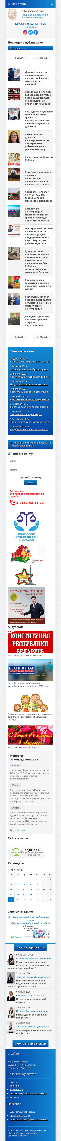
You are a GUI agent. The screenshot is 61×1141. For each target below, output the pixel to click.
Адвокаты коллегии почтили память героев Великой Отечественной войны (38, 196)
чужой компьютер (32, 477)
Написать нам (30, 27)
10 (11, 889)
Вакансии (14, 1085)
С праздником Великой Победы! (39, 159)
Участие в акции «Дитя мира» (26, 414)
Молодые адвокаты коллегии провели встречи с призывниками (37, 321)
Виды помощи (16, 1089)
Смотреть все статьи (30, 1043)
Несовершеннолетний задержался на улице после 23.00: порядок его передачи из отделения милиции (38, 97)
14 (37, 889)
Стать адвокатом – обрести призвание (31, 369)
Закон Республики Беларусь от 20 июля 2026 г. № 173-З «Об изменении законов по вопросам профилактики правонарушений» (29, 774)
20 (31, 894)
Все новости (16, 48)
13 (31, 889)
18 (18, 894)
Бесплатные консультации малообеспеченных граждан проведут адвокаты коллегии (37, 214)
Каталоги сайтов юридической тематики (28, 1119)
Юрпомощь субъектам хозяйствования (28, 1093)
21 (37, 894)
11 (18, 889)
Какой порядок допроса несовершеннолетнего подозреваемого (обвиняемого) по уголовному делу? (38, 142)
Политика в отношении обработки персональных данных (30, 444)
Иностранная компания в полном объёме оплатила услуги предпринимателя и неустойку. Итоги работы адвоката (39, 236)
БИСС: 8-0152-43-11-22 (30, 24)
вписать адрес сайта (30, 14)
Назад (19, 58)
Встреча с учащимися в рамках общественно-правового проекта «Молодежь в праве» (38, 178)
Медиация (14, 1097)
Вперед (41, 58)
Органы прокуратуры (20, 1115)
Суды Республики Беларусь (22, 1112)
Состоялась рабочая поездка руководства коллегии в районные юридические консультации (38, 302)
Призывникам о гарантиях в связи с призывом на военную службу (38, 284)
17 (11, 894)
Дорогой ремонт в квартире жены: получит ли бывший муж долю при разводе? (37, 78)
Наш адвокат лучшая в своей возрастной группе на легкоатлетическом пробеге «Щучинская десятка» (39, 119)
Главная (13, 1082)
